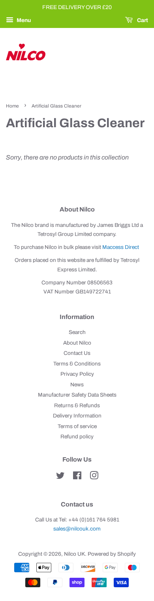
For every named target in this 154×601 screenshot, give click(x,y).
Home (12, 106)
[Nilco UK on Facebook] (77, 477)
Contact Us (77, 353)
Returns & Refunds (77, 405)
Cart (142, 20)
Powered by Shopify (112, 554)
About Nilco (77, 343)
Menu (23, 20)
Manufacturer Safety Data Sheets (77, 395)
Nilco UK (74, 554)
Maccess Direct (120, 247)
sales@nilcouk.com (77, 529)
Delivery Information (77, 416)
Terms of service (77, 426)
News (77, 385)
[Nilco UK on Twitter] (60, 477)
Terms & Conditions (77, 364)
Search (77, 332)
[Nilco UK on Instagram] (94, 477)
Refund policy (77, 437)
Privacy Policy (77, 374)
